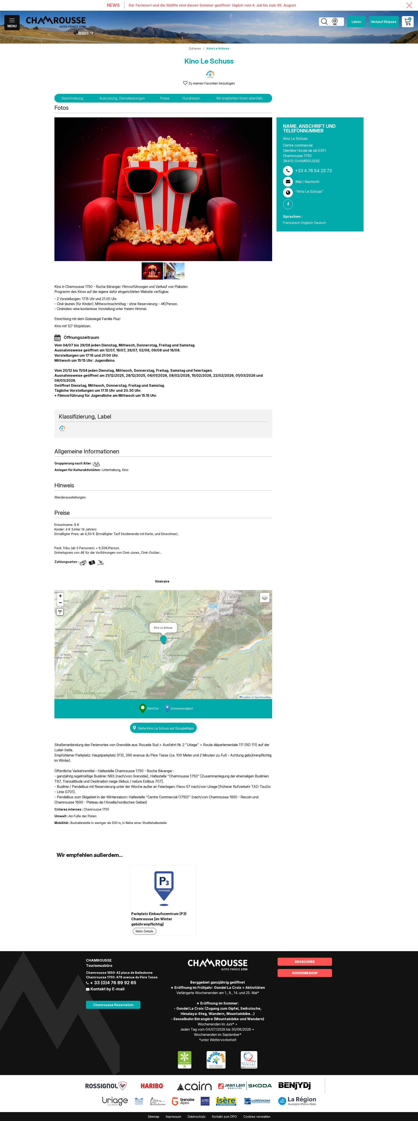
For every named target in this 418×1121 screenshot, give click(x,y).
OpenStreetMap (262, 697)
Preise (165, 98)
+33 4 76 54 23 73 (313, 170)
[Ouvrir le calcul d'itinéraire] (60, 612)
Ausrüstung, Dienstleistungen (122, 98)
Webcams (335, 21)
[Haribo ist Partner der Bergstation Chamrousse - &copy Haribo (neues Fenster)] (152, 1085)
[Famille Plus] (216, 1059)
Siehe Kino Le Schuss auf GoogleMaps (166, 728)
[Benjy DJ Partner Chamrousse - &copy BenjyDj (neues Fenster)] (294, 1085)
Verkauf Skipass (383, 22)
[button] (163, 640)
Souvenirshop (305, 973)
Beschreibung (72, 98)
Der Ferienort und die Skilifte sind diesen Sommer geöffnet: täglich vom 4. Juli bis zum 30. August (212, 5)
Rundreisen (191, 98)
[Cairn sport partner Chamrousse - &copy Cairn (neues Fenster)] (194, 1085)
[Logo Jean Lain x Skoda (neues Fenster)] (245, 1085)
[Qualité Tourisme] (249, 1059)
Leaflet (246, 697)
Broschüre (305, 962)
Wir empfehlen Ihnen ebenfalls (239, 98)
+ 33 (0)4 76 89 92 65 (113, 982)
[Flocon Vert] (184, 1059)
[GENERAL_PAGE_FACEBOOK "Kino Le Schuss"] (289, 204)
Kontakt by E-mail (108, 989)
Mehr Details (144, 931)
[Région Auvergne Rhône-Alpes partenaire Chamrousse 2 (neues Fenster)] (297, 1101)
